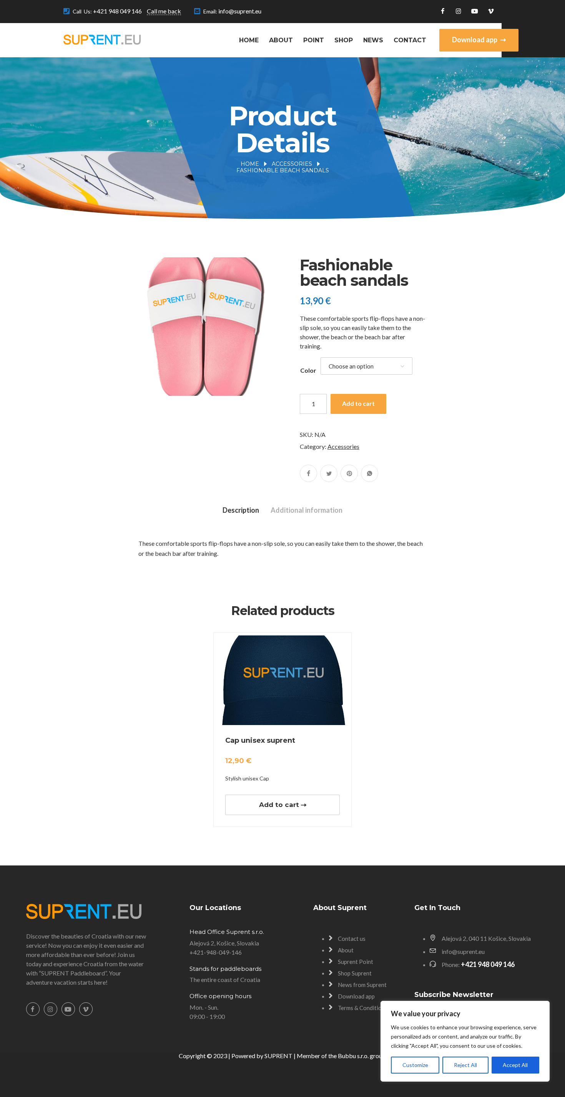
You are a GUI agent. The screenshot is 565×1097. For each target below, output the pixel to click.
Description (241, 510)
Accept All (515, 1065)
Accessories (292, 163)
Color (308, 370)
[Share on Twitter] (328, 473)
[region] (465, 1041)
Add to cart (358, 403)
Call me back (164, 11)
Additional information (306, 510)
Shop (343, 40)
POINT (313, 40)
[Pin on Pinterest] (349, 473)
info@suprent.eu (239, 11)
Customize (415, 1065)
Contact (410, 40)
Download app (475, 39)
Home (249, 40)
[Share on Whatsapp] (369, 473)
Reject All (465, 1065)
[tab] (241, 510)
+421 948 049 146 (117, 11)
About (281, 40)
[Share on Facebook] (308, 473)
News (373, 40)
